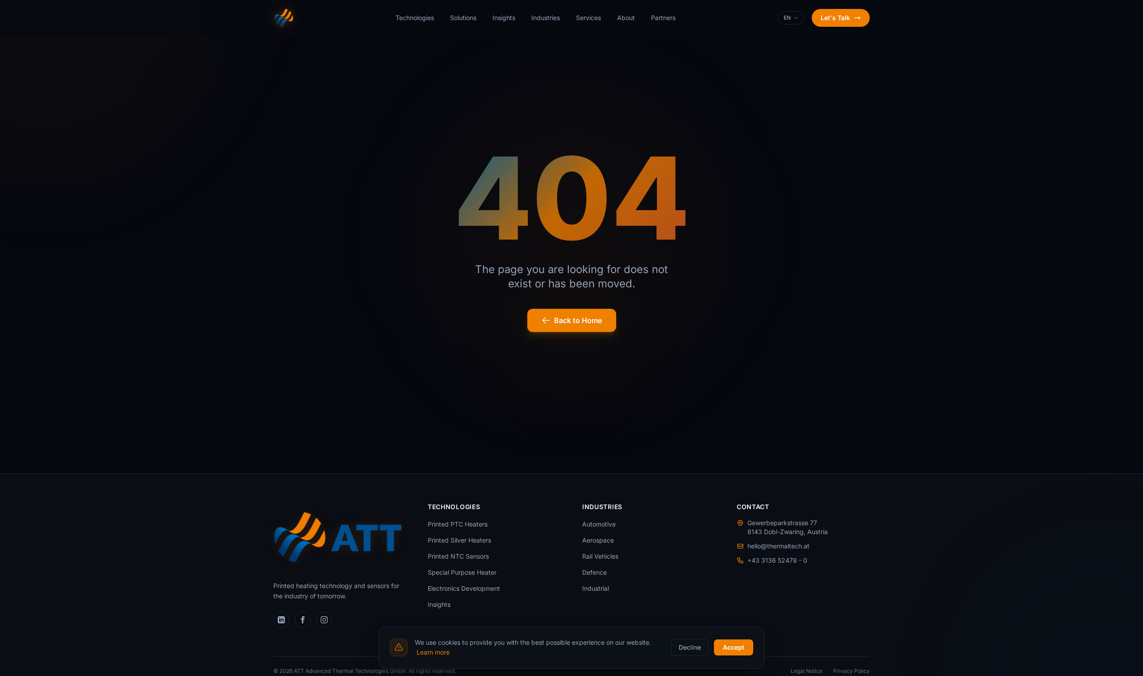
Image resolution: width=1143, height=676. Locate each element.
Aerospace (598, 540)
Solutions (463, 17)
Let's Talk (835, 17)
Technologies (415, 17)
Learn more (433, 652)
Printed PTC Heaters (458, 524)
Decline (690, 647)
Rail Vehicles (600, 556)
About (626, 17)
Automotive (599, 524)
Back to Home (578, 320)
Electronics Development (464, 588)
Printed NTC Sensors (458, 556)
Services (588, 17)
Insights (503, 17)
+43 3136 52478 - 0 (777, 560)
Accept (733, 647)
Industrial (595, 588)
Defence (594, 572)
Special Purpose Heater (462, 572)
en (787, 17)
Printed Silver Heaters (459, 540)
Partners (663, 17)
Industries (545, 17)
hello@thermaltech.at (778, 546)
